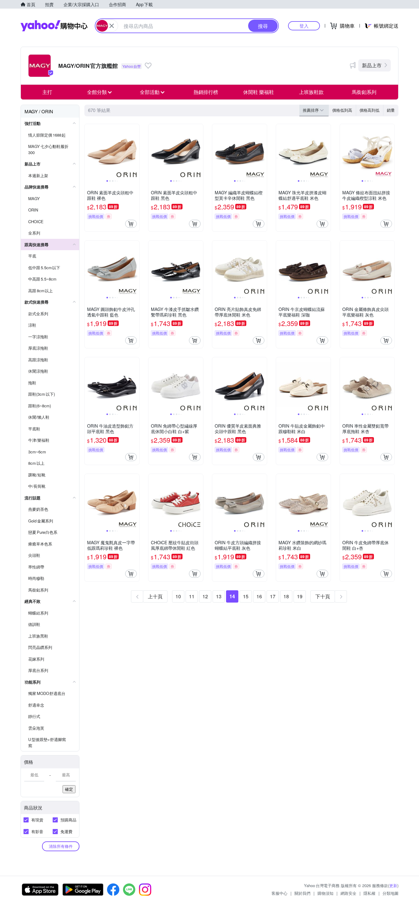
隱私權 (369, 893)
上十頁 (155, 596)
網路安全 (348, 893)
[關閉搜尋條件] (111, 25)
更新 (393, 885)
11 (191, 596)
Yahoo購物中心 (54, 25)
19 (299, 596)
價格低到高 (342, 110)
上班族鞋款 (311, 91)
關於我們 (302, 893)
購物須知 (325, 893)
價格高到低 (369, 110)
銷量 (391, 110)
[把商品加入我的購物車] (131, 224)
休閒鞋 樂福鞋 (258, 91)
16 (259, 596)
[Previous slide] (89, 151)
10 (178, 596)
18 (286, 596)
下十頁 (322, 596)
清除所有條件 (61, 846)
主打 (47, 91)
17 (272, 596)
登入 (304, 25)
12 (205, 596)
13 (218, 596)
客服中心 (279, 893)
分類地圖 (390, 893)
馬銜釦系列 (364, 91)
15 (245, 596)
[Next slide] (135, 151)
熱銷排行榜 (206, 91)
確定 (69, 789)
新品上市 (372, 65)
